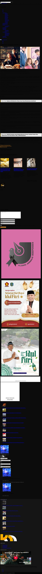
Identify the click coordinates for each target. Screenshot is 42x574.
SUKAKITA (4, 29)
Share (6, 458)
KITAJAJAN (4, 28)
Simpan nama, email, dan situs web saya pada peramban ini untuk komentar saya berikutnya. (18, 225)
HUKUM (6, 16)
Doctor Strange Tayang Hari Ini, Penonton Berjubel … (13, 531)
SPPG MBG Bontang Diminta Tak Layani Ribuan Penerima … (13, 442)
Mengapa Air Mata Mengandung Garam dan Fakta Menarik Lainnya (19, 169)
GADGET (6, 21)
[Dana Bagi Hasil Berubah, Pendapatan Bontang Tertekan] (4, 421)
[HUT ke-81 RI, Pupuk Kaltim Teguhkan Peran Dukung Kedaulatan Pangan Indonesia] (4, 436)
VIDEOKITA (7, 34)
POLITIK (6, 14)
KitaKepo (4, 46)
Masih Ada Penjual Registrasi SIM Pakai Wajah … (12, 515)
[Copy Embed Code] (0, 467)
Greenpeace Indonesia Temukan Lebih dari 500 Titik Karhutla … (14, 417)
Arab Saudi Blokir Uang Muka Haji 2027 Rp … (11, 432)
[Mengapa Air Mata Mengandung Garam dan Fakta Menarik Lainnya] (19, 162)
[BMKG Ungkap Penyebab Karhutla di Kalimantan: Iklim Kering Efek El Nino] (4, 406)
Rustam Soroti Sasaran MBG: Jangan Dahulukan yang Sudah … (14, 427)
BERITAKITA (5, 12)
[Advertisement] (21, 199)
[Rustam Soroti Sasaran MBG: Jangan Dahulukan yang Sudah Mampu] (4, 426)
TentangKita (5, 545)
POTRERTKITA (7, 33)
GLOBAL (6, 22)
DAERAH (6, 13)
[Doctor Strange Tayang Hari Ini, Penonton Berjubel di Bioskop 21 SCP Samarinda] (4, 529)
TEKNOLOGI (7, 20)
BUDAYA (6, 18)
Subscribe (2, 458)
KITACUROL (5, 37)
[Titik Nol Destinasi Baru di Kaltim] (4, 524)
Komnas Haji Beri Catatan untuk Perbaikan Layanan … (13, 505)
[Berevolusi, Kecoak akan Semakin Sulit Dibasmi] (32, 162)
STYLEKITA (7, 30)
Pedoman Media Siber (7, 548)
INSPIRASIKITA (5, 23)
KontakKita (5, 547)
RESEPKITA (7, 31)
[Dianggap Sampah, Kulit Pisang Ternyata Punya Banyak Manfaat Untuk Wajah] (6, 162)
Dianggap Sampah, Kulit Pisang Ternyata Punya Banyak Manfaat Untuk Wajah (5, 170)
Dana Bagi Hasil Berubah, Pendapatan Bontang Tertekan (13, 422)
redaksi (1, 46)
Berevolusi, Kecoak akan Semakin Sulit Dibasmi (32, 169)
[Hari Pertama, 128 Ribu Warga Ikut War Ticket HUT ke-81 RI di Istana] (4, 509)
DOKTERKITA (7, 25)
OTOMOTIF (7, 19)
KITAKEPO (4, 27)
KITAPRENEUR (5, 24)
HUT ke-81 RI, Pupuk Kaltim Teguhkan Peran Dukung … (13, 437)
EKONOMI (6, 15)
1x (3, 456)
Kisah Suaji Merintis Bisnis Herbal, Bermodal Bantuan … (13, 521)
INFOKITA (4, 36)
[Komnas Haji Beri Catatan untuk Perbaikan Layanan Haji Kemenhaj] (4, 503)
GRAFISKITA (7, 32)
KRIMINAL (6, 17)
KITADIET (6, 26)
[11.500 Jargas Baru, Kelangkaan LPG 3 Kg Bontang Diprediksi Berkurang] (4, 411)
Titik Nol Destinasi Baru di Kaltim (9, 526)
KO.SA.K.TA (7, 35)
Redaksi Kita (5, 546)
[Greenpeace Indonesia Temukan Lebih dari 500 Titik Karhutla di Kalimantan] (4, 416)
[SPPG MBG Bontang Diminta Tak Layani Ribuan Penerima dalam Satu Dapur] (4, 441)
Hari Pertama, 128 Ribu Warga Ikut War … (10, 510)
